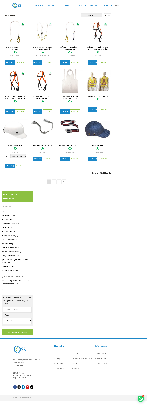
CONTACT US (107, 5)
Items (4, 211)
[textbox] (17, 309)
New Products (7, 215)
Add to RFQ (10, 62)
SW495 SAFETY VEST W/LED (98, 96)
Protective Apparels (8, 240)
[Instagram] (19, 387)
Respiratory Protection (9, 224)
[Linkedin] (23, 387)
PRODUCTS (52, 5)
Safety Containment (8, 256)
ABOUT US (39, 5)
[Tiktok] (31, 387)
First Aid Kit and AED (9, 270)
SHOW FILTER (10, 15)
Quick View (20, 62)
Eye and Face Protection (10, 252)
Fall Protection (7, 228)
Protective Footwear (9, 248)
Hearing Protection (8, 236)
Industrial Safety (7, 266)
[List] (109, 15)
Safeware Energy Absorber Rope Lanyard (70, 48)
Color (6, 157)
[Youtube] (27, 387)
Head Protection (7, 219)
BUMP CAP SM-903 (15, 145)
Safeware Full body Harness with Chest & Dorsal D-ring (97, 48)
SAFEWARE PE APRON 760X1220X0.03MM (70, 97)
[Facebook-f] (15, 387)
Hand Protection (7, 232)
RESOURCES (67, 5)
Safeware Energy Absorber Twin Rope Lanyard (42, 48)
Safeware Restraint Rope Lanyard (14, 48)
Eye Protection (7, 244)
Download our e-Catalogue (17, 332)
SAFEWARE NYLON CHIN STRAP (70, 145)
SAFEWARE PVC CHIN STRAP (42, 145)
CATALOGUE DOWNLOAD (87, 5)
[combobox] (17, 310)
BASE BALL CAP (97, 145)
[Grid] (105, 15)
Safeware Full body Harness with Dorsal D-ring (42, 97)
